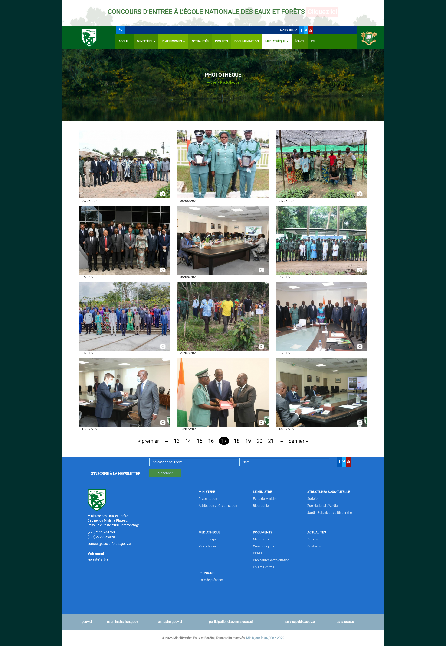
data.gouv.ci (345, 621)
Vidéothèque (208, 546)
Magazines (261, 539)
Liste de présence (211, 580)
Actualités (200, 41)
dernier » (298, 441)
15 (199, 441)
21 (271, 441)
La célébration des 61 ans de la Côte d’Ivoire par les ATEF (222, 166)
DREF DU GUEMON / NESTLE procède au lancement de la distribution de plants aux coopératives (313, 168)
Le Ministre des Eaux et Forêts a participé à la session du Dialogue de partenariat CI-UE (119, 242)
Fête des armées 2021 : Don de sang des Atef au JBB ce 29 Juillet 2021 (318, 242)
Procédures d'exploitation (271, 560)
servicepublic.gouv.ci (300, 621)
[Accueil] (89, 37)
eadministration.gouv (122, 621)
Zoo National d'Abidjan (323, 505)
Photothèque (208, 539)
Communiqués (263, 546)
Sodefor (313, 499)
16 (211, 441)
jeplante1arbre (98, 559)
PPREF (258, 553)
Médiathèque (275, 41)
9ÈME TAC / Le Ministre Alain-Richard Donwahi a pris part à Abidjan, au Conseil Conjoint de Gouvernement (122, 321)
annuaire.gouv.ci (170, 621)
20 (259, 441)
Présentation (208, 499)
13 (177, 441)
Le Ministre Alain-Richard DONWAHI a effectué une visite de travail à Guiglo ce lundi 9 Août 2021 (123, 166)
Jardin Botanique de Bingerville (329, 512)
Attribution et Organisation (218, 505)
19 (248, 441)
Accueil (124, 41)
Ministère (145, 41)
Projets (221, 41)
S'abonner (165, 473)
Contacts (314, 546)
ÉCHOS (299, 41)
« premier (148, 441)
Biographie (261, 505)
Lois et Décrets (263, 567)
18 (236, 441)
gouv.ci (87, 621)
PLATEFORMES (172, 41)
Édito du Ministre (265, 499)
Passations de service (198, 392)
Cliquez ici (322, 12)
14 (188, 441)
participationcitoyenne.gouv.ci (231, 621)
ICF (313, 41)
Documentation (246, 41)
